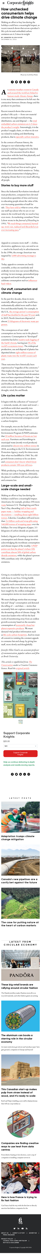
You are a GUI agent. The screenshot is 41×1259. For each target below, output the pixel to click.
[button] (33, 255)
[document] (20, 629)
